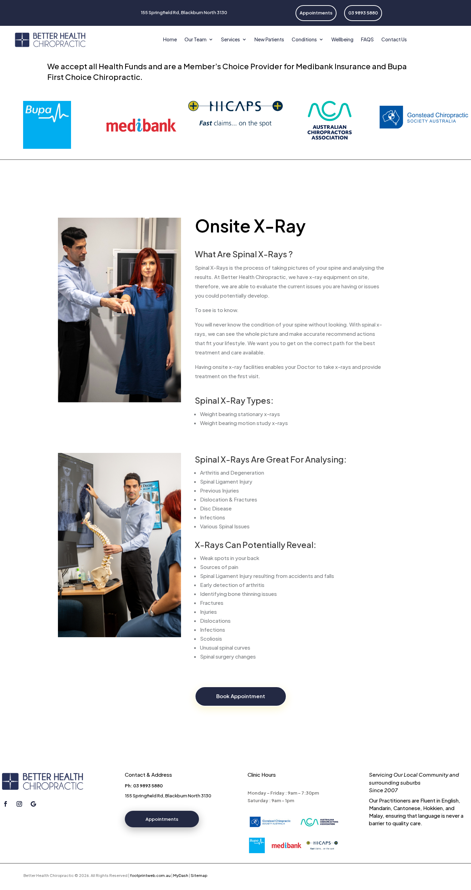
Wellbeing (342, 39)
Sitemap (199, 875)
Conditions (304, 39)
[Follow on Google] (33, 803)
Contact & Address (148, 774)
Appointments (162, 819)
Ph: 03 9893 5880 (144, 785)
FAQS (367, 39)
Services (230, 39)
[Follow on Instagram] (19, 803)
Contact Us (394, 39)
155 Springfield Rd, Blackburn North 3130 (168, 795)
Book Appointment (240, 696)
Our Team (195, 39)
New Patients (269, 39)
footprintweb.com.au (150, 875)
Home (170, 39)
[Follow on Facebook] (5, 803)
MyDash (180, 875)
